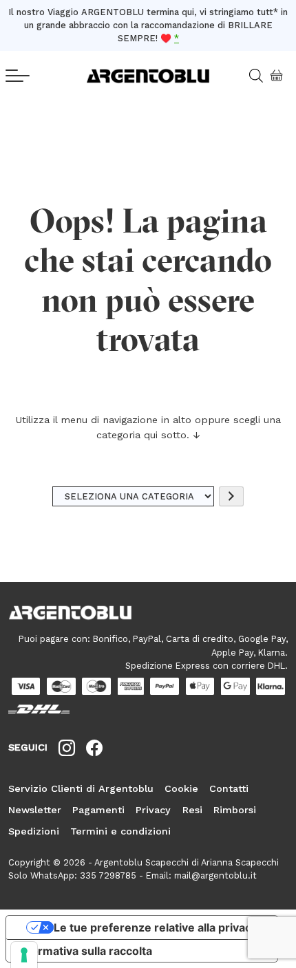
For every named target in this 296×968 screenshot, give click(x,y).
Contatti (229, 788)
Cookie (181, 788)
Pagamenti (98, 809)
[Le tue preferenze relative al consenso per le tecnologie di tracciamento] (24, 955)
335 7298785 (108, 875)
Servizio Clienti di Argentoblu (81, 788)
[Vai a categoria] (231, 496)
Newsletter (34, 809)
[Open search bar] (261, 76)
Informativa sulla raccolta (84, 951)
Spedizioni (33, 831)
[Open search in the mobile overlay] (250, 76)
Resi (192, 809)
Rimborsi (234, 809)
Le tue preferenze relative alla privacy (155, 927)
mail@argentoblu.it (215, 875)
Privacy (153, 809)
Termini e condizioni (120, 831)
